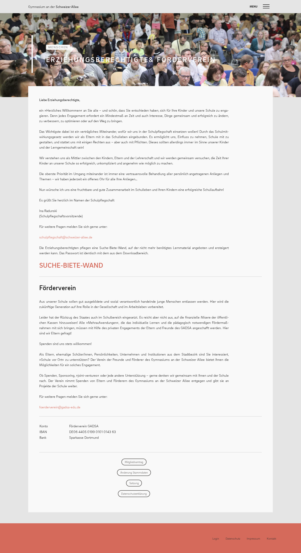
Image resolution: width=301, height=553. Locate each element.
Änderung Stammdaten (134, 472)
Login (215, 538)
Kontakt (271, 538)
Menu (253, 6)
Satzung (134, 483)
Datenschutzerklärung (134, 493)
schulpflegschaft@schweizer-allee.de (65, 237)
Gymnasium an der (53, 6)
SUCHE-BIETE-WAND (71, 265)
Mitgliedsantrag (134, 462)
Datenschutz (233, 538)
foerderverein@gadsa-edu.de (59, 407)
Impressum (253, 538)
